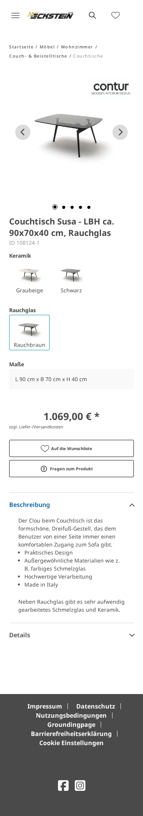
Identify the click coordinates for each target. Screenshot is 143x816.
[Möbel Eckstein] (50, 15)
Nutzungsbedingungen (71, 715)
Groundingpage (71, 724)
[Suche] (92, 15)
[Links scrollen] (23, 132)
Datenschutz (95, 706)
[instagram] (80, 785)
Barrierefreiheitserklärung (71, 733)
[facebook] (63, 785)
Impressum (44, 706)
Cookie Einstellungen (71, 743)
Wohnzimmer (77, 47)
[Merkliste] (115, 15)
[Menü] (15, 15)
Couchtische (88, 56)
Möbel (47, 47)
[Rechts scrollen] (120, 132)
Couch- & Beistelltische (38, 56)
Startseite (21, 47)
